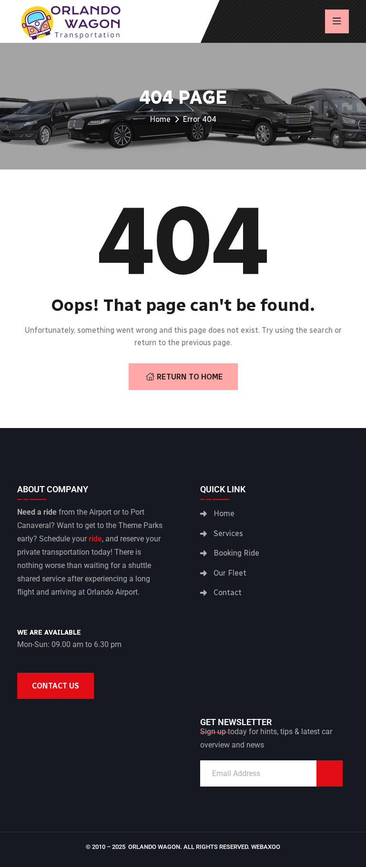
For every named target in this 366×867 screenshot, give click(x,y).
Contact (228, 592)
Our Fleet (230, 573)
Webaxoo (265, 846)
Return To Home (190, 376)
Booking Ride (236, 553)
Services (228, 533)
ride (95, 538)
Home (160, 119)
